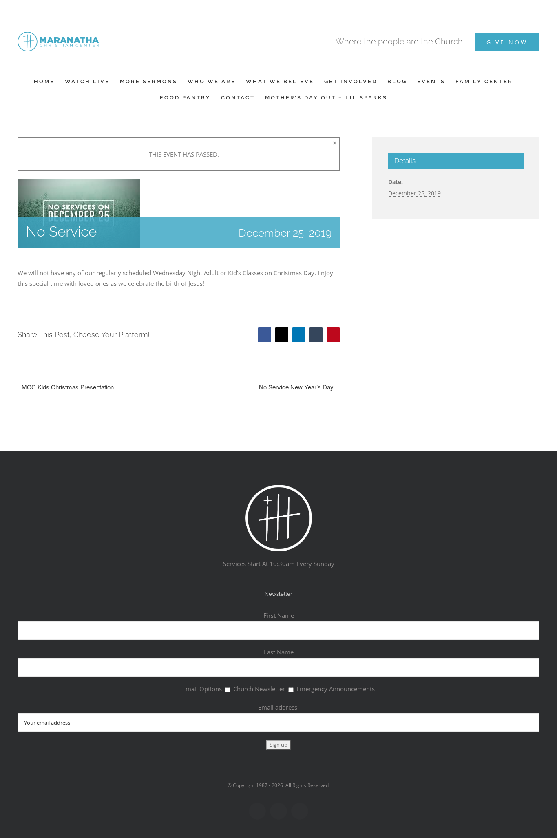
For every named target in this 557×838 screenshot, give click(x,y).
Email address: (278, 707)
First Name (278, 615)
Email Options (202, 689)
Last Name (279, 652)
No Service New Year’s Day (296, 387)
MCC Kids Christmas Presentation (68, 387)
